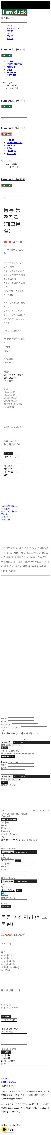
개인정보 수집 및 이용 (12, 733)
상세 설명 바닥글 (9, 511)
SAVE (4, 748)
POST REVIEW (7, 756)
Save (18, 861)
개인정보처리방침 (8, 1082)
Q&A (9, 33)
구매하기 (6, 906)
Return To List (7, 861)
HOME (9, 25)
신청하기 (6, 1052)
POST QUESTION (9, 820)
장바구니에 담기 (9, 1020)
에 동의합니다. (19, 733)
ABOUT (10, 31)
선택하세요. (10, 392)
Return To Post (8, 890)
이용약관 (5, 1078)
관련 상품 (5, 519)
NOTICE (10, 38)
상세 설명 (5, 508)
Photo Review (12, 751)
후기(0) (4, 514)
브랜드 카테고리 (13, 28)
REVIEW (10, 36)
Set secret (6, 858)
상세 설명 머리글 (9, 506)
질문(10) (5, 516)
